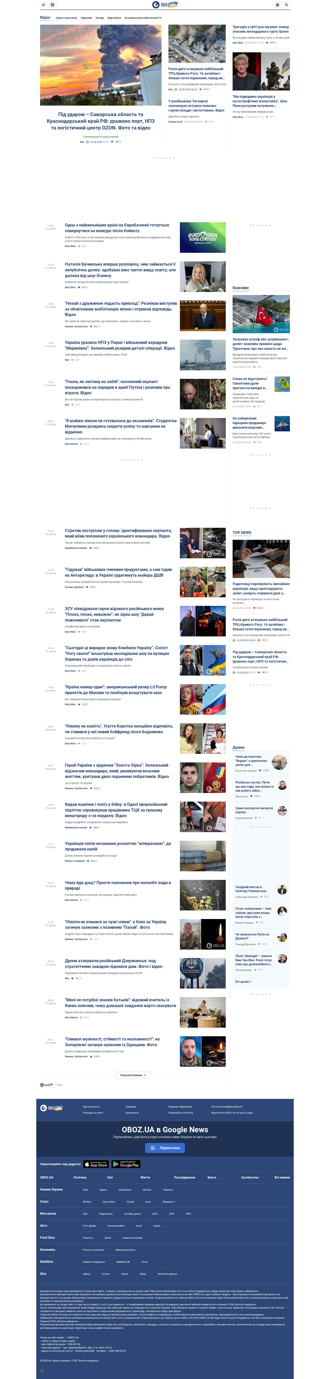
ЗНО (171, 1213)
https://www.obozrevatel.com (166, 1291)
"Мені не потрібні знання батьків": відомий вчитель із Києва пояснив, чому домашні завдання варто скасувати (120, 1002)
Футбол (87, 1201)
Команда (131, 1106)
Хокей (130, 1201)
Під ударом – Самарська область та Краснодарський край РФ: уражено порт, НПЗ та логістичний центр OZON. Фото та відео (101, 121)
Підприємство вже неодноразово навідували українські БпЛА (103, 973)
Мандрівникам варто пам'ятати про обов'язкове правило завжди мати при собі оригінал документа (260, 358)
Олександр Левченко (246, 897)
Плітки (106, 1273)
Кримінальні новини (76, 548)
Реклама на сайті (93, 1112)
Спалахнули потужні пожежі (101, 136)
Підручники (106, 1213)
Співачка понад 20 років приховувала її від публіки (97, 282)
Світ (110, 1177)
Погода (100, 17)
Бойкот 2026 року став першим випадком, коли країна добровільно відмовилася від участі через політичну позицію (118, 239)
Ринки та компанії (75, 861)
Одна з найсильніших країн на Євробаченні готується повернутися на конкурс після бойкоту (117, 228)
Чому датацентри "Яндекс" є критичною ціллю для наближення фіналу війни (251, 761)
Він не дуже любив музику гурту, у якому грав (261, 37)
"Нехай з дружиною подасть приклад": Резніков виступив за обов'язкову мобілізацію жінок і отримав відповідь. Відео (121, 309)
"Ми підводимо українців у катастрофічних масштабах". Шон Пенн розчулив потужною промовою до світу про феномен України (260, 101)
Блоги (212, 1177)
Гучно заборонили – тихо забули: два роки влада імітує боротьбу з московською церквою (253, 913)
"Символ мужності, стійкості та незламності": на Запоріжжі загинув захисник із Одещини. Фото (112, 1042)
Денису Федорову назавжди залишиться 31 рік (94, 1051)
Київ (85, 1189)
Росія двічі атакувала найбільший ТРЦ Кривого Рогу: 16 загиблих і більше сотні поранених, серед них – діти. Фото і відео (196, 74)
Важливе (241, 287)
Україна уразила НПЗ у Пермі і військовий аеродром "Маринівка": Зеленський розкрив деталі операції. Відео (120, 345)
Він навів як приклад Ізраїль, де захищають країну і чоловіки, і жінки (107, 321)
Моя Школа (71, 444)
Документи (132, 1112)
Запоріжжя (125, 1189)
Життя (145, 1177)
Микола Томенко (244, 922)
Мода (143, 1273)
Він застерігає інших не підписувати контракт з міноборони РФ (104, 399)
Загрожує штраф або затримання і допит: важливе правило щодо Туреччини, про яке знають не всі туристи (260, 344)
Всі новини (282, 1177)
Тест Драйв (89, 1225)
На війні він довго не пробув (82, 626)
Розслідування (184, 1177)
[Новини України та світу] (46, 1086)
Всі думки (242, 981)
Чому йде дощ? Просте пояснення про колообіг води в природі (118, 885)
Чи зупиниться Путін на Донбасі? (252, 936)
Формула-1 (169, 1201)
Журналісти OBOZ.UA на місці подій (232, 1112)
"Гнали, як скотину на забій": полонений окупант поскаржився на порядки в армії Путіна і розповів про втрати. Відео (117, 387)
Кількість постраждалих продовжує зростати (197, 84)
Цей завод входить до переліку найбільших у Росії (96, 354)
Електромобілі (116, 1225)
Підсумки (86, 17)
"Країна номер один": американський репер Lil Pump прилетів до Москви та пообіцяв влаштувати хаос (116, 690)
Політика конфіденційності (227, 1106)
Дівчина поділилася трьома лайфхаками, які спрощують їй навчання (108, 438)
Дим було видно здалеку (183, 116)
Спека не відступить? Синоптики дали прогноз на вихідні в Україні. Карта (250, 383)
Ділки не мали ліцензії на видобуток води (90, 855)
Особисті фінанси (74, 587)
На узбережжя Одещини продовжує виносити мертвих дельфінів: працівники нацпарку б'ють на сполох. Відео (251, 423)
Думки (238, 747)
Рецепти (88, 1237)
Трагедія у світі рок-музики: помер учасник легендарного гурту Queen (261, 29)
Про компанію (91, 1106)
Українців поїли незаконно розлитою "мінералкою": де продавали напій (118, 846)
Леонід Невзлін (243, 970)
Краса (124, 1273)
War (82, 142)
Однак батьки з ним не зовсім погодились (91, 1012)
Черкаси (168, 1189)
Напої (107, 1237)
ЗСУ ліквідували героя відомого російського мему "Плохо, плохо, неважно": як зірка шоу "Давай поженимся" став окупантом (114, 614)
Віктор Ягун (241, 796)
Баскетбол (109, 1201)
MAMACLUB (123, 1261)
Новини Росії (175, 121)
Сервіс (157, 1225)
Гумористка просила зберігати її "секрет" (90, 738)
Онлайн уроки (132, 1213)
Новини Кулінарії (132, 1237)
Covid (144, 1261)
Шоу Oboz (238, 42)
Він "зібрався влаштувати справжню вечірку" (93, 699)
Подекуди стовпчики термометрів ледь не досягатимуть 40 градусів (249, 398)
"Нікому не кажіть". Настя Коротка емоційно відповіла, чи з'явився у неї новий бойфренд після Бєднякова (119, 729)
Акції (139, 1225)
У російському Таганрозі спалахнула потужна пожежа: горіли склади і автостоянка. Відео (196, 105)
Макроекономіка (125, 1249)
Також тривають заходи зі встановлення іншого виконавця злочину (107, 542)
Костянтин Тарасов (246, 771)
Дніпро (147, 1189)
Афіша (86, 1273)
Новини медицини (94, 1261)
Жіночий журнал (167, 1273)
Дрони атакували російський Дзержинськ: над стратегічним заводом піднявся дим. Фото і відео (113, 963)
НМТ (188, 1213)
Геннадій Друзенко (245, 944)
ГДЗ (85, 1213)
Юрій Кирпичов (243, 818)
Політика (80, 1177)
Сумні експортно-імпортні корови (254, 810)
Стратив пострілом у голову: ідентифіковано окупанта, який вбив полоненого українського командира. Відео (118, 533)
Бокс (148, 1201)
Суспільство (250, 1177)
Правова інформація (180, 1106)
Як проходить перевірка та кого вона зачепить (256, 601)
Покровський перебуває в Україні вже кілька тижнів (98, 665)
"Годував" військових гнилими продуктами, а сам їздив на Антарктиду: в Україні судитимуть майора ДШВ (118, 572)
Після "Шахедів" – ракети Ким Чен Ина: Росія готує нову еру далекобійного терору (253, 960)
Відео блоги (114, 17)
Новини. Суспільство (76, 326)
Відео (45, 17)
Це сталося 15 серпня (78, 783)
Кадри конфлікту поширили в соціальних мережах (96, 822)
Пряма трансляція (66, 17)
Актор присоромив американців (253, 111)
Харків (103, 1189)
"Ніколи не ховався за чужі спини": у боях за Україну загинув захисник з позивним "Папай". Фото (115, 924)
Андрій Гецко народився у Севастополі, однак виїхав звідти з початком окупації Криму (119, 933)
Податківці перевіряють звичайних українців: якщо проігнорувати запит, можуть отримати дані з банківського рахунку (261, 589)
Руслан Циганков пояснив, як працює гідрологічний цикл (101, 894)
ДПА (155, 1213)
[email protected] (85, 1350)
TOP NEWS (242, 532)
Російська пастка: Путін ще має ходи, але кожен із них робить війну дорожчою (254, 787)
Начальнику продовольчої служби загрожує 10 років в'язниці (103, 581)
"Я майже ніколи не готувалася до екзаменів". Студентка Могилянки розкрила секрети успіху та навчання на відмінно (121, 426)
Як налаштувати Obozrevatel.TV (143, 17)
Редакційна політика (180, 1112)
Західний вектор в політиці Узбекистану (250, 889)
